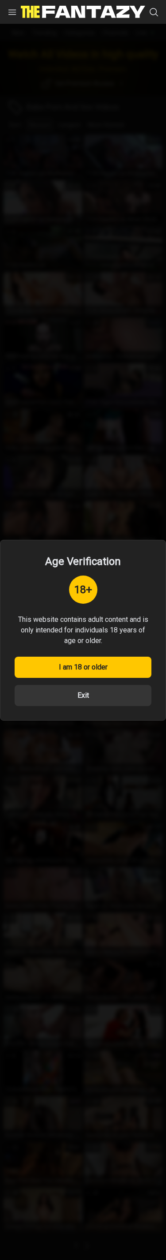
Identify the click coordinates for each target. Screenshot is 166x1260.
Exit (83, 695)
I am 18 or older (83, 667)
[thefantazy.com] (83, 12)
